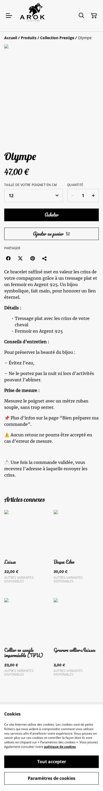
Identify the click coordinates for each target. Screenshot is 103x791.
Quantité (75, 185)
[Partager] (45, 258)
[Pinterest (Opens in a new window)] (32, 258)
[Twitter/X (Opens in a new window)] (20, 258)
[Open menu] (9, 15)
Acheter (52, 214)
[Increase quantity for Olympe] (93, 195)
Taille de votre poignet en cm (30, 185)
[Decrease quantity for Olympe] (72, 195)
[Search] (81, 15)
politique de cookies (60, 746)
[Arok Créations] (34, 16)
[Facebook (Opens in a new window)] (8, 258)
